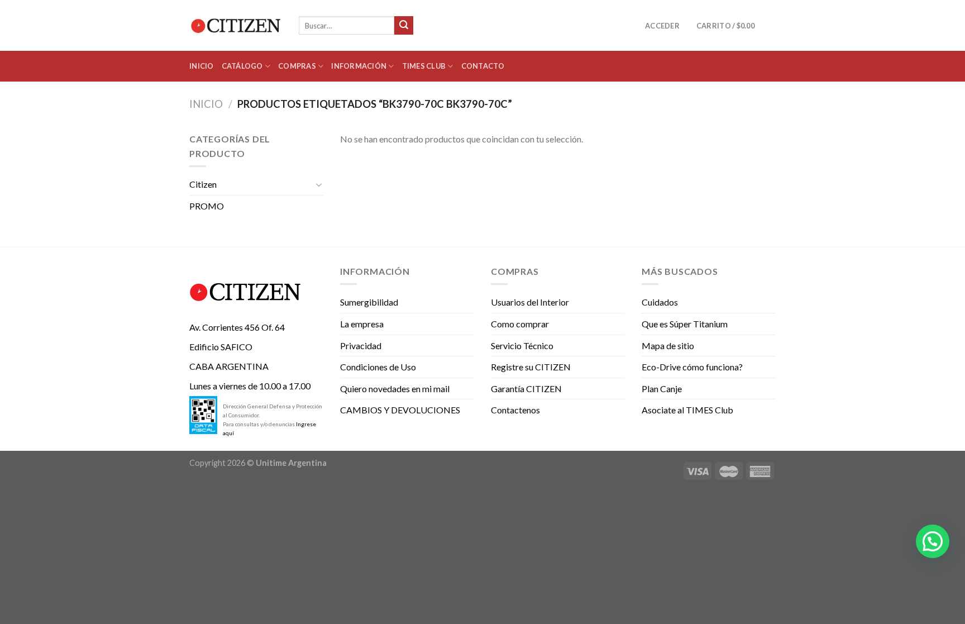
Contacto (483, 65)
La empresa (362, 323)
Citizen (203, 184)
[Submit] (403, 25)
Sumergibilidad (369, 302)
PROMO (206, 206)
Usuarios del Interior (530, 302)
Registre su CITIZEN (531, 366)
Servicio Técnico (522, 345)
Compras (297, 65)
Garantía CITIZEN (526, 388)
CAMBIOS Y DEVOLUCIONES (400, 409)
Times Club (424, 65)
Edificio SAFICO (220, 346)
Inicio (201, 65)
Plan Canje (662, 388)
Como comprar (520, 323)
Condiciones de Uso (378, 366)
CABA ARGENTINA (229, 366)
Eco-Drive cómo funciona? (692, 366)
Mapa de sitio (668, 345)
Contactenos (515, 409)
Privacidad (360, 345)
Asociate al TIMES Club (687, 409)
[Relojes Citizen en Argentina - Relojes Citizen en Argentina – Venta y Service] (235, 25)
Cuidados (660, 302)
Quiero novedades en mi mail (395, 388)
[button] (932, 541)
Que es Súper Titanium (685, 323)
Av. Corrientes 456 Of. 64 (237, 327)
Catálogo (242, 65)
